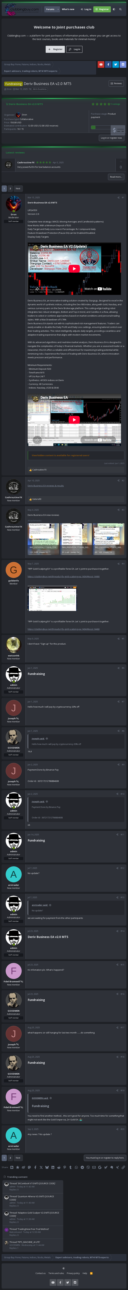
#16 (122, 994)
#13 (122, 897)
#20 (122, 1129)
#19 (122, 1090)
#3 (123, 509)
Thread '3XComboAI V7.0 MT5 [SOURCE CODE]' (33, 1183)
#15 (122, 964)
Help (85, 1273)
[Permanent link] (46, 674)
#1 (123, 197)
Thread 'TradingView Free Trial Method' (29, 1229)
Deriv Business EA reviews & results (46, 485)
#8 (123, 731)
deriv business (39, 89)
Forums (50, 9)
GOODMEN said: (40, 1098)
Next (18, 188)
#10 (122, 794)
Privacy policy (73, 1273)
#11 (122, 834)
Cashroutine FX (25, 162)
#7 (123, 701)
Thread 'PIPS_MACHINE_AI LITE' (25, 1242)
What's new (68, 9)
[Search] (120, 9)
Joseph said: (38, 738)
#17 (122, 1027)
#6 (123, 668)
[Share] (118, 198)
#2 (123, 480)
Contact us (41, 1273)
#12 (122, 868)
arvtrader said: (40, 905)
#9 (123, 764)
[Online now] (13, 211)
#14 (122, 931)
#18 (122, 1056)
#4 (123, 563)
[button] (58, 9)
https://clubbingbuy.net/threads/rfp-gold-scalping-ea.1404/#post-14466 (64, 576)
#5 (123, 638)
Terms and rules (56, 1273)
